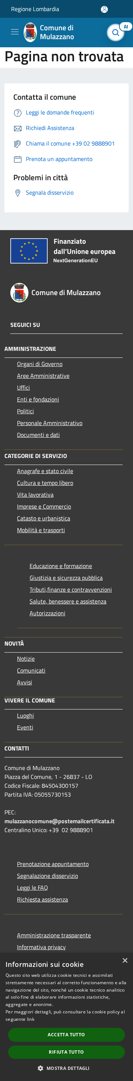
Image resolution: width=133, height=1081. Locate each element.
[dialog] (66, 1017)
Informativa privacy (41, 947)
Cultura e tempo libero (45, 482)
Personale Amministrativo (49, 422)
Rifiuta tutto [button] (66, 1052)
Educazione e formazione (61, 565)
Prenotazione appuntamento (53, 863)
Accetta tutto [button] (66, 1035)
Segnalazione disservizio (47, 875)
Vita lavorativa (35, 494)
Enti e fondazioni (38, 399)
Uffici (23, 387)
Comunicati (31, 670)
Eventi (25, 727)
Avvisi (24, 682)
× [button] (124, 961)
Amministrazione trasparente (54, 935)
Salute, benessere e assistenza (68, 601)
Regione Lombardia (35, 8)
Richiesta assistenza (42, 899)
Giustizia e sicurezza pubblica (66, 577)
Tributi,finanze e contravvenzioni (71, 589)
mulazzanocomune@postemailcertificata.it (59, 821)
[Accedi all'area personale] (104, 9)
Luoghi (25, 715)
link (30, 1019)
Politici (25, 411)
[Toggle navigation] (14, 31)
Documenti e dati (38, 434)
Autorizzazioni (47, 613)
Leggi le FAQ (32, 887)
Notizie (26, 658)
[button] (66, 1068)
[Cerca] (117, 32)
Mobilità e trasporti (41, 530)
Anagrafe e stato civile (45, 470)
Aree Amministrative (43, 375)
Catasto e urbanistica (43, 518)
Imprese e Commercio (44, 506)
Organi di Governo (39, 363)
